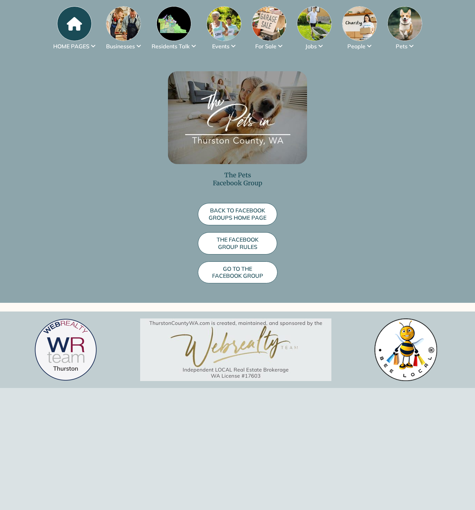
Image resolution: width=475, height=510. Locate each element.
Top (458, 493)
